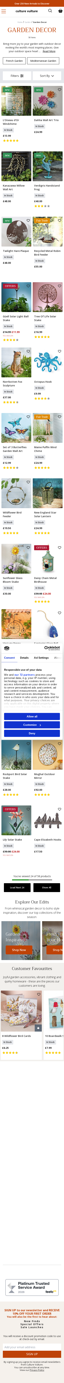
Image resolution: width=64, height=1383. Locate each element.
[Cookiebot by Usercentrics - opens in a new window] (45, 648)
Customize (30, 724)
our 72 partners (24, 674)
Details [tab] (24, 657)
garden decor (40, 22)
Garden (28, 22)
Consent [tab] (9, 657)
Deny (32, 733)
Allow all (32, 716)
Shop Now (19, 950)
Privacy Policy (37, 1370)
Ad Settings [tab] (41, 657)
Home (19, 22)
